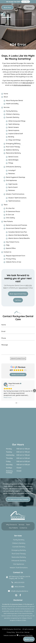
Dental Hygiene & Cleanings (15, 177)
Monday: (9, 447)
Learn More (25, 1)
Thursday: (9, 456)
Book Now (7, 7)
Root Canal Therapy (13, 147)
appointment (23, 288)
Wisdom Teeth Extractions (17, 198)
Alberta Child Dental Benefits (18, 235)
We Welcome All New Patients (18, 497)
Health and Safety (12, 104)
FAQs (8, 245)
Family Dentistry (11, 111)
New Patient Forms (12, 242)
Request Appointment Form (15, 256)
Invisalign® (12, 170)
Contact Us (7, 252)
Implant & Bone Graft (15, 133)
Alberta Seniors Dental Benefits (19, 238)
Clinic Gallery (10, 218)
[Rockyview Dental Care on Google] (16, 593)
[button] (1, 389)
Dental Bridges (13, 160)
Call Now (29, 7)
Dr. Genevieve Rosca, (16, 602)
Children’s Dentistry (12, 114)
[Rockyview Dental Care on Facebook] (20, 593)
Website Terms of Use (13, 262)
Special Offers (11, 248)
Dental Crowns (13, 157)
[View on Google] (5, 384)
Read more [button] (7, 395)
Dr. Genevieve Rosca (13, 211)
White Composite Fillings (16, 121)
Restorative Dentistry (13, 153)
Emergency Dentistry (13, 143)
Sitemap (26, 630)
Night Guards (12, 184)
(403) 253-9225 (27, 83)
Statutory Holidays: (9, 469)
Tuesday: (9, 450)
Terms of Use (20, 630)
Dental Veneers (13, 127)
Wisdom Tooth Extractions (15, 194)
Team (6, 204)
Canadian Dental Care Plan (17, 232)
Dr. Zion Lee (10, 214)
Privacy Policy (11, 259)
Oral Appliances (11, 180)
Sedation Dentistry (12, 150)
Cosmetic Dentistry (12, 117)
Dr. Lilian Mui (10, 208)
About (6, 97)
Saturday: (9, 462)
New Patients (8, 221)
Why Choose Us (11, 522)
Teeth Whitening (13, 124)
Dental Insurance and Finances (16, 225)
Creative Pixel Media (26, 633)
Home (6, 94)
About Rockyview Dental (14, 100)
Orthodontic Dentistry (13, 167)
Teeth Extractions (14, 201)
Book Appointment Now (18, 294)
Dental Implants (13, 130)
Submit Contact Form (18, 358)
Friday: (8, 459)
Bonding (11, 137)
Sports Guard (12, 187)
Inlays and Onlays (14, 140)
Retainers (11, 173)
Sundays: (9, 465)
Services (7, 107)
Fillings (10, 163)
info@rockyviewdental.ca (22, 85)
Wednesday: (10, 453)
